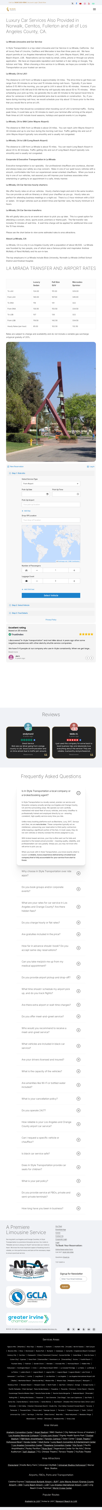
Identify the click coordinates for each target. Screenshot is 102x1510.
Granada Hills (60, 1364)
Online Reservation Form (64, 1249)
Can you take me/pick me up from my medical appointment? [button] (42, 963)
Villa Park (39, 1414)
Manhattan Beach (24, 1380)
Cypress (23, 1359)
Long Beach (39, 1376)
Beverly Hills (12, 1351)
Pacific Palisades (15, 1389)
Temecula (13, 1410)
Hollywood (11, 1368)
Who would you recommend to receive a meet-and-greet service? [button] (44, 1030)
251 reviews (22, 630)
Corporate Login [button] (61, 1239)
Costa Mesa (77, 1355)
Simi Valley (22, 1406)
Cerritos (22, 1355)
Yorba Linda (71, 1419)
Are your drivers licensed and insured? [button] (43, 1059)
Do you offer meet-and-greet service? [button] (43, 1016)
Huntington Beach (23, 1368)
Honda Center (30, 1442)
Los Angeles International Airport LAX (82, 1376)
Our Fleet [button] (58, 1226)
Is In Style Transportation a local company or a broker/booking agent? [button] (46, 793)
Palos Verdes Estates (41, 1389)
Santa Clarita (34, 1402)
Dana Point (32, 1359)
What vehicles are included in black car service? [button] (43, 1045)
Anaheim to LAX (32, 1501)
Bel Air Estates (79, 1347)
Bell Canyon (90, 1347)
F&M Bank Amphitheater (32, 1438)
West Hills (59, 1414)
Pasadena (54, 1389)
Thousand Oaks (25, 1410)
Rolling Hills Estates (27, 1397)
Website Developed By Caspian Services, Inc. (41, 1329)
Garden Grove (39, 1364)
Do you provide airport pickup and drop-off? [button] (46, 977)
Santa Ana (11, 1402)
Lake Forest (86, 1372)
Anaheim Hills (59, 1347)
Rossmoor (39, 1397)
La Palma (14, 1372)
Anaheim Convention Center (19, 1432)
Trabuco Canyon (73, 1410)
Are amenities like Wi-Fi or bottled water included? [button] (44, 1085)
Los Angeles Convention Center (27, 1445)
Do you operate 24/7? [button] (34, 1110)
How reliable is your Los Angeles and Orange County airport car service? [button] (46, 1124)
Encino (75, 1359)
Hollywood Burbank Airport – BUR (42, 1481)
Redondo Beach (78, 1393)
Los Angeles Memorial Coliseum (24, 1435)
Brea (21, 1351)
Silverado (12, 1406)
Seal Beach (58, 1402)
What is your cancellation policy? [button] (40, 1098)
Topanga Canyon (49, 1410)
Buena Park (40, 1351)
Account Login (33, 2)
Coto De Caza (89, 1355)
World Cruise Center (62, 1488)
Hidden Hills (86, 1364)
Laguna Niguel (62, 1372)
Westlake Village (85, 1414)
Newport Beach (26, 1385)
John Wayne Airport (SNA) (48, 1368)
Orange (77, 1385)
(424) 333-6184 (68, 1252)
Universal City (15, 1414)
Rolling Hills (13, 1397)
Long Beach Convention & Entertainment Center (73, 1442)
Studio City (53, 1406)
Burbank (50, 1351)
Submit (65, 1287)
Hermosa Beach (73, 1364)
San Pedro (88, 1397)
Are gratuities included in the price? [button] (41, 934)
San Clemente (51, 1397)
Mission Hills (49, 1380)
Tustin (84, 1410)
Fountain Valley (16, 1364)
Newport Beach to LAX (66, 1501)
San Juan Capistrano (74, 1397)
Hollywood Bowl (14, 1442)
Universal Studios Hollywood (72, 1465)
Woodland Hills (58, 1419)
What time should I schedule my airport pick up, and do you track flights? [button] (46, 991)
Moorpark (86, 1380)
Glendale (49, 1364)
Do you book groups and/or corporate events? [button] (42, 889)
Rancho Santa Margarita (61, 1393)
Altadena (40, 1347)
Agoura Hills (11, 1347)
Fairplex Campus (53, 1438)
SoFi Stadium (29, 1451)
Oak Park (62, 1385)
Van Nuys (30, 1414)
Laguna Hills (50, 1372)
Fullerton (28, 1364)
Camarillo (69, 1351)
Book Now (42, 2)
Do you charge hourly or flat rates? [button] (41, 922)
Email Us (66, 1257)
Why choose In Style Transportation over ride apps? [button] (46, 873)
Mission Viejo (61, 1380)
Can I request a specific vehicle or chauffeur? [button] (40, 1139)
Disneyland (13, 1465)
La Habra (81, 1368)
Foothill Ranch (85, 1359)
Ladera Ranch (25, 1372)
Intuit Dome (44, 1442)
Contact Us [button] (59, 1236)
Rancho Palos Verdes (42, 1393)
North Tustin (52, 1385)
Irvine (35, 1368)
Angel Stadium (41, 1432)
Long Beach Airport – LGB (36, 1485)
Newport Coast (39, 1385)
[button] (94, 9)
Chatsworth (31, 1355)
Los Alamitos (50, 1376)
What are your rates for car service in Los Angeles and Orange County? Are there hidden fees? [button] (44, 906)
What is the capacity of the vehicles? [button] (42, 1071)
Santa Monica (46, 1402)
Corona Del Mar (64, 1355)
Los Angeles (62, 1376)
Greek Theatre (83, 1438)
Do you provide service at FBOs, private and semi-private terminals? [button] (46, 1194)
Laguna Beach (38, 1372)
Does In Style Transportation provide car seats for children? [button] (44, 1167)
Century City (11, 1355)
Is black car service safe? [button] (36, 1153)
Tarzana (89, 1406)
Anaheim (49, 1347)
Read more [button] (28, 754)
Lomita (29, 1376)
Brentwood (29, 1351)
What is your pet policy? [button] (35, 1180)
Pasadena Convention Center (57, 1445)
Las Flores (21, 1376)
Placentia (64, 1389)
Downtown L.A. (55, 1359)
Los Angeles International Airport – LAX (69, 1485)
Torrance (61, 1410)
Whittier (40, 1419)
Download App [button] (60, 1229)
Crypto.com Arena (49, 1435)
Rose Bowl (47, 1448)
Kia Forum (78, 1445)
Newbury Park (13, 1385)
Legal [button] (57, 1242)
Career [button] (57, 1233)
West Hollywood (71, 1414)
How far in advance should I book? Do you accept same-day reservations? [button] (45, 947)
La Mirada (90, 1368)
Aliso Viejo (30, 1347)
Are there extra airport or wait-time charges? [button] (46, 1004)
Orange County (88, 1385)
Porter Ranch (82, 1389)
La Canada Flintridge (67, 1368)
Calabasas (59, 1351)
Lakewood (11, 1376)
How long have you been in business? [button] (42, 1208)
